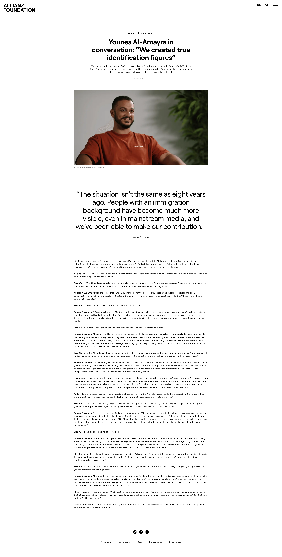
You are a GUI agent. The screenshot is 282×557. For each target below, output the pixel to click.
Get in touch (125, 541)
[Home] (19, 8)
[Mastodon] (135, 532)
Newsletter (106, 541)
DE (259, 4)
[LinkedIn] (147, 532)
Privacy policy (155, 541)
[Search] (266, 5)
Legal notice (175, 541)
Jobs (140, 541)
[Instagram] (141, 532)
